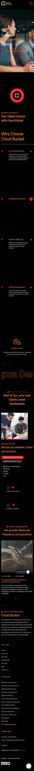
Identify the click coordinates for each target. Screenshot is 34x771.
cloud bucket (21, 572)
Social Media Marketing (16, 151)
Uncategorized (7, 544)
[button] (2, 363)
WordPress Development (17, 287)
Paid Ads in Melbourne (16, 239)
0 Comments (20, 576)
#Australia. (22, 750)
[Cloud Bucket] (6, 3)
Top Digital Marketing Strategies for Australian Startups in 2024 (13, 580)
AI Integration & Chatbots (17, 199)
